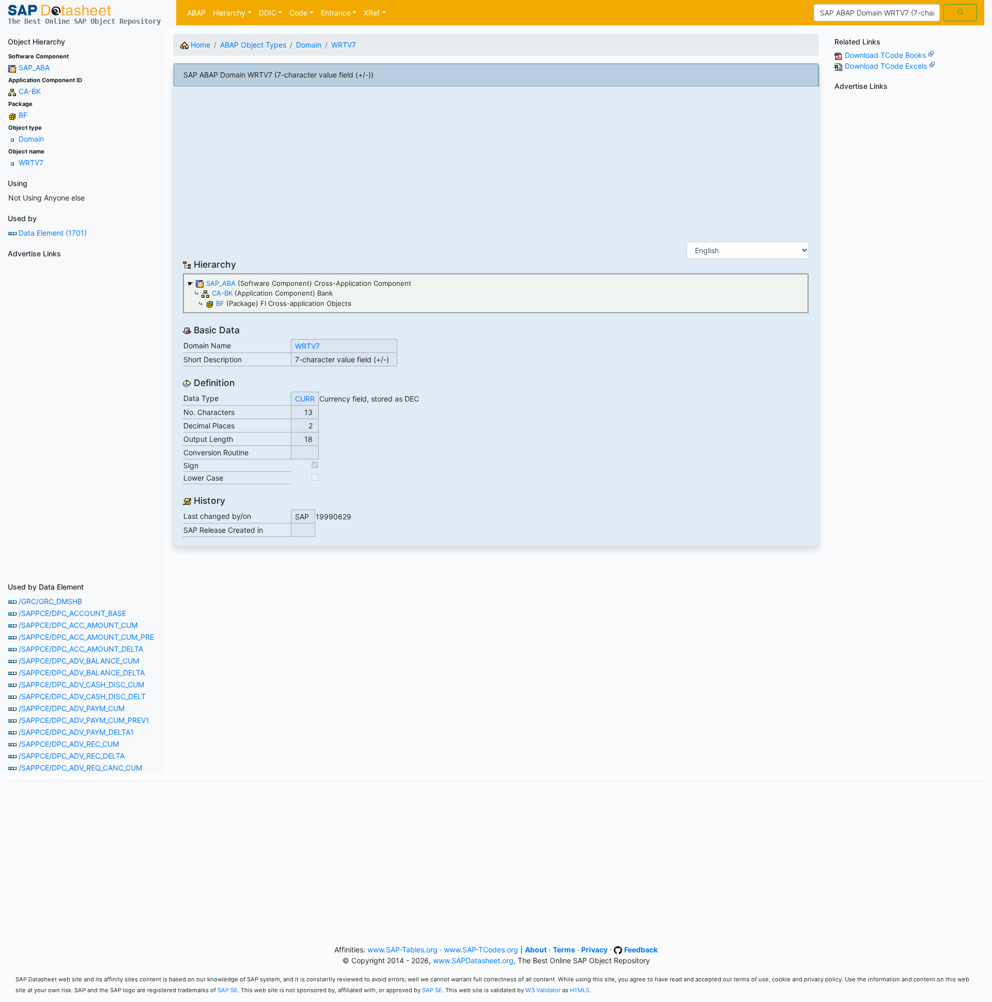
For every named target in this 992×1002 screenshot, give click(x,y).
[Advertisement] (83, 417)
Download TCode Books (886, 55)
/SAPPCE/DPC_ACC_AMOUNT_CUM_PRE (86, 637)
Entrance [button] (336, 12)
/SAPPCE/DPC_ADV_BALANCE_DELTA (82, 672)
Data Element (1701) (53, 232)
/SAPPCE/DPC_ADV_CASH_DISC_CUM (81, 684)
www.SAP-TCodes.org (481, 949)
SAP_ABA (34, 67)
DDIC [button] (267, 12)
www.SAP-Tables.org (402, 949)
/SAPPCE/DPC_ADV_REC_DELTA (72, 755)
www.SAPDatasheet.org (473, 960)
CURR (305, 398)
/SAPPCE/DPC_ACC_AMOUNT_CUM (78, 625)
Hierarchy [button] (229, 12)
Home (199, 44)
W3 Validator (543, 990)
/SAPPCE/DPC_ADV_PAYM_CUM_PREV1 (84, 720)
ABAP (196, 12)
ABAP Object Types (253, 44)
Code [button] (298, 12)
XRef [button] (372, 12)
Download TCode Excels (887, 65)
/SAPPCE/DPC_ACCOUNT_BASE (72, 613)
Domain (31, 138)
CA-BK (30, 91)
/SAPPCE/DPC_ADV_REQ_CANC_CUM (80, 767)
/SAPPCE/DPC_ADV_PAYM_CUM (72, 708)
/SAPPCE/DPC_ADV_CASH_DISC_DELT (82, 696)
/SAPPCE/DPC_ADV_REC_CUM (69, 743)
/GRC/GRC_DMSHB (50, 601)
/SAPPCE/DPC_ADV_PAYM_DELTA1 (76, 732)
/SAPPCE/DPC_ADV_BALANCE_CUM (79, 660)
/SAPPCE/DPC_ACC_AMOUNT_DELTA (81, 648)
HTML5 (580, 990)
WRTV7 (31, 162)
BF (23, 115)
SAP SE (228, 990)
